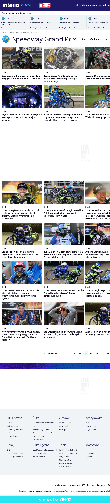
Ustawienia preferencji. (90, 491)
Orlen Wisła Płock (39, 453)
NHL (8, 450)
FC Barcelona (11, 436)
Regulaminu (56, 491)
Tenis (62, 445)
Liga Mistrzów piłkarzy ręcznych (45, 450)
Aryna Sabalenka (65, 463)
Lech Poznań (11, 433)
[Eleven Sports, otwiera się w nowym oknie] (45, 5)
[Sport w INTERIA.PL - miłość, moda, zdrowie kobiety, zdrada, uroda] (28, 5)
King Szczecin (90, 429)
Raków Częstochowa (14, 429)
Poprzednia (52, 353)
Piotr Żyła (63, 429)
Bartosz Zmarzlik (39, 436)
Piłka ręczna (41, 445)
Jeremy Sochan (91, 426)
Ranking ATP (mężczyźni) (68, 453)
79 (80, 353)
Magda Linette (64, 456)
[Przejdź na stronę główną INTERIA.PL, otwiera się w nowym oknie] (11, 5)
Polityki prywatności (72, 491)
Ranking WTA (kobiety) (68, 450)
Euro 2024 (10, 423)
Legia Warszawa (12, 426)
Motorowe (92, 445)
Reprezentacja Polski (14, 453)
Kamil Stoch (63, 426)
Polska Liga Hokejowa (14, 456)
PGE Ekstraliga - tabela (41, 429)
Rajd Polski (89, 456)
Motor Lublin (38, 439)
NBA (87, 423)
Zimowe (64, 418)
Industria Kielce (39, 456)
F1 (86, 450)
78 (74, 353)
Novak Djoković (65, 466)
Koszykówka (93, 418)
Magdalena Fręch (66, 460)
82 (97, 353)
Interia (4, 32)
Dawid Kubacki (65, 423)
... (68, 353)
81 (91, 353)
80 (85, 353)
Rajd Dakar (89, 453)
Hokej (10, 445)
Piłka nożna (14, 418)
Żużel (18, 32)
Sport (12, 32)
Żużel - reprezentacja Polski (43, 433)
